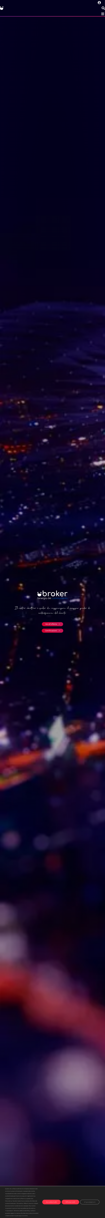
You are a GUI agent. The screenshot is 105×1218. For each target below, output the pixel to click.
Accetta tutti (51, 1202)
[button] (102, 14)
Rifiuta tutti (70, 1202)
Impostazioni (90, 1202)
